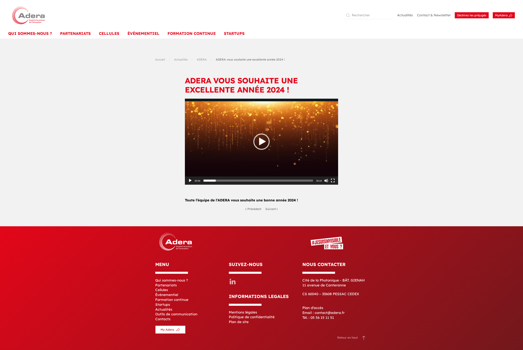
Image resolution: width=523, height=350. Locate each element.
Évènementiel (143, 33)
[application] (261, 142)
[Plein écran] (333, 181)
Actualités (405, 15)
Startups (234, 33)
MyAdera (501, 15)
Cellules (109, 33)
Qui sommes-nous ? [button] (30, 33)
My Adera (167, 329)
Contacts (162, 319)
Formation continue (171, 299)
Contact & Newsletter (434, 15)
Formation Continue (192, 33)
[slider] (258, 181)
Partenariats (75, 33)
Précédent (254, 209)
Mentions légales (243, 312)
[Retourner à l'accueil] (28, 15)
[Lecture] (190, 181)
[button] (261, 142)
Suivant (270, 209)
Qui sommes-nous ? (171, 280)
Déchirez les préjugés (471, 15)
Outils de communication (176, 314)
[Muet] (326, 181)
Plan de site (239, 322)
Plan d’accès (312, 308)
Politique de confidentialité (252, 317)
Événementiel (166, 295)
